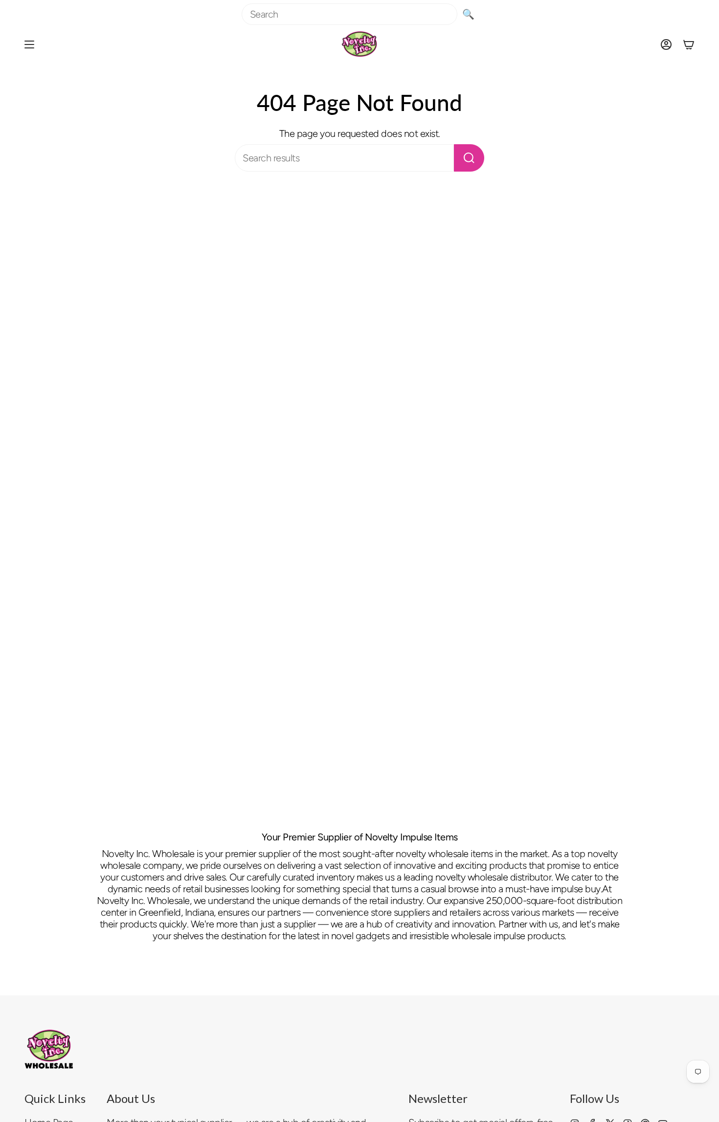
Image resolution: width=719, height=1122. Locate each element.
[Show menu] (29, 44)
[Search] (469, 158)
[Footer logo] (48, 1049)
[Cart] (688, 44)
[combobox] (349, 14)
